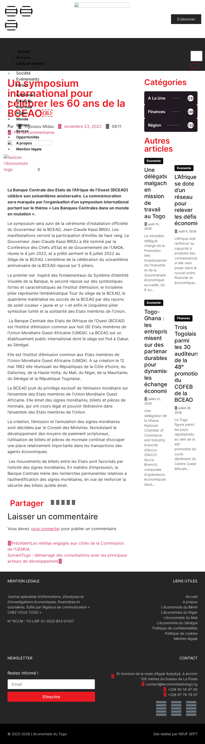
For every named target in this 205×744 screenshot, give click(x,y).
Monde (22, 119)
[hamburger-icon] (8, 50)
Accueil (24, 51)
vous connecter (45, 528)
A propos (24, 143)
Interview (24, 107)
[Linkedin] (11, 25)
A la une (23, 57)
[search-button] (194, 66)
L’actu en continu (30, 63)
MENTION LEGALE (24, 581)
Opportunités (27, 137)
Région (22, 113)
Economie (25, 95)
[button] (52, 502)
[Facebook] (11, 11)
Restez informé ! (23, 673)
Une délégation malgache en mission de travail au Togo (158, 193)
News (21, 85)
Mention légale (29, 149)
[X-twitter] (26, 11)
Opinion (23, 125)
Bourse (22, 131)
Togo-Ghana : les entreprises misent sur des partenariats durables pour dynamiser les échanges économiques (162, 351)
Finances (24, 101)
